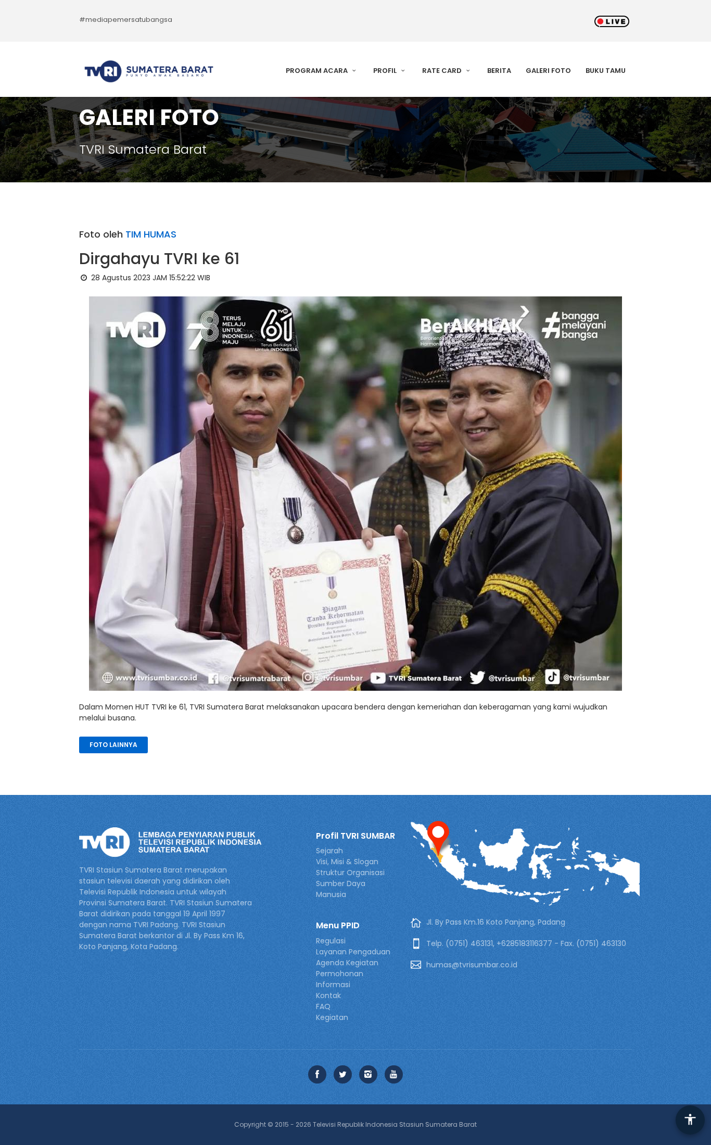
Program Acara (317, 71)
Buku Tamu (606, 71)
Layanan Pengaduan (353, 952)
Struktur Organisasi (350, 872)
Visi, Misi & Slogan (347, 861)
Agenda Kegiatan (347, 962)
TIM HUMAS (150, 234)
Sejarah (329, 850)
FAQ (323, 1006)
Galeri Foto (548, 71)
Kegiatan (332, 1017)
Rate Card (442, 71)
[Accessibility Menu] (690, 1120)
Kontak (328, 995)
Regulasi (331, 941)
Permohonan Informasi (339, 979)
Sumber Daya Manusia (340, 889)
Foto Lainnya (113, 744)
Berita (499, 71)
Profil (385, 71)
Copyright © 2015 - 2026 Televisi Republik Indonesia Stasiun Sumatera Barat (355, 1124)
